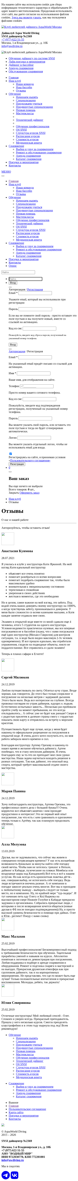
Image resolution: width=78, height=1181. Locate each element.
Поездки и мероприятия (23, 162)
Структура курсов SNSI (30, 132)
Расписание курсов (28, 136)
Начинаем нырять (27, 97)
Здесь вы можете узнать (26, 17)
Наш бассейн (24, 87)
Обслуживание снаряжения (26, 71)
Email (13, 292)
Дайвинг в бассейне (21, 64)
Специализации (26, 100)
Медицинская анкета (29, 142)
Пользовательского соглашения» (30, 460)
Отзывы (21, 90)
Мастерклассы (25, 113)
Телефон (14, 386)
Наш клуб (15, 80)
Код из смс (16, 328)
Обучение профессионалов (32, 126)
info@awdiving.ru (11, 46)
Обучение (15, 93)
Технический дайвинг (29, 119)
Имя (12, 373)
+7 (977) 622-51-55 (12, 39)
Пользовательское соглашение (27, 1109)
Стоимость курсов (27, 139)
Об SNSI (21, 129)
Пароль (14, 309)
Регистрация (35, 289)
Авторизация (17, 351)
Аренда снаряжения (21, 68)
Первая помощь (25, 110)
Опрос (13, 265)
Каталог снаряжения (28, 159)
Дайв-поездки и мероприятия (27, 61)
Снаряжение (16, 145)
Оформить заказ (29, 492)
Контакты (15, 165)
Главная (14, 77)
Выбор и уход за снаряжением (34, 149)
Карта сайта (16, 1112)
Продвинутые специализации (34, 106)
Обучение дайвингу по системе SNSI (32, 58)
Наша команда (25, 84)
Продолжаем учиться (29, 103)
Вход (13, 344)
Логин (13, 437)
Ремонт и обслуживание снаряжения (38, 152)
